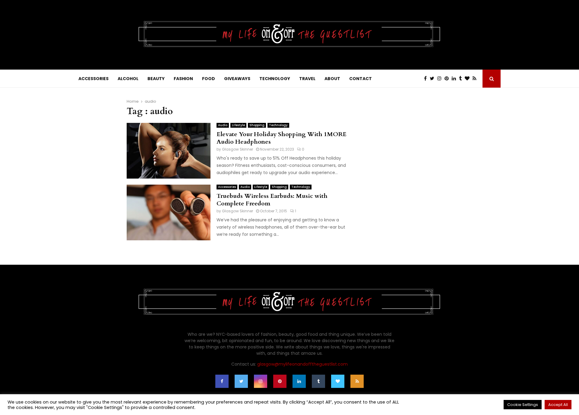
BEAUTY (156, 79)
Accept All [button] (558, 404)
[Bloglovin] (469, 78)
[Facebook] (427, 78)
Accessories (227, 187)
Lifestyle (238, 125)
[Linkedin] (455, 78)
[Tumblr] (462, 78)
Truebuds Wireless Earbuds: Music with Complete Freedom (272, 200)
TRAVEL (307, 79)
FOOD (208, 79)
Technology (278, 125)
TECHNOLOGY (274, 79)
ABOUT (332, 79)
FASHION (183, 79)
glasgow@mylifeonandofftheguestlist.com (302, 364)
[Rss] (476, 78)
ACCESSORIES (93, 79)
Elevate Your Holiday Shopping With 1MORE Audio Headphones (281, 138)
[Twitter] (433, 78)
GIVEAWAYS (237, 79)
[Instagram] (441, 78)
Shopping (256, 125)
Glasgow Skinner (237, 149)
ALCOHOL (128, 79)
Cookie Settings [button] (522, 404)
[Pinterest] (448, 78)
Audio (222, 125)
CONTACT (360, 79)
